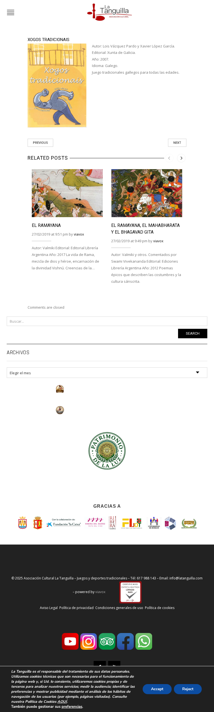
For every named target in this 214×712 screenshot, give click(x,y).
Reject (187, 689)
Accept (157, 689)
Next (177, 143)
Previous (40, 143)
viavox (79, 234)
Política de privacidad (76, 607)
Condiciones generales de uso (119, 607)
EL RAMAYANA (46, 225)
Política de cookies (159, 607)
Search (193, 333)
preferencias (72, 706)
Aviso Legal (49, 607)
